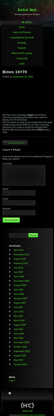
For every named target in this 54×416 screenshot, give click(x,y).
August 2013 (20, 259)
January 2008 (20, 298)
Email (6, 199)
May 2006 (18, 338)
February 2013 (21, 263)
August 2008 (20, 285)
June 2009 (19, 276)
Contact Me (22, 58)
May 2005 (18, 360)
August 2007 (20, 303)
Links (22, 63)
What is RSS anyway (21, 53)
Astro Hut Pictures (22, 32)
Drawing (22, 43)
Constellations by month (22, 37)
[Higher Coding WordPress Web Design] (27, 406)
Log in (12, 380)
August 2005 (20, 355)
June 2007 (19, 312)
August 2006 (20, 325)
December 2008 (21, 281)
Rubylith (22, 48)
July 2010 (18, 268)
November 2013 (21, 254)
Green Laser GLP (17, 143)
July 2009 (18, 272)
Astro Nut (27, 10)
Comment (7, 163)
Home (22, 27)
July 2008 (18, 290)
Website (6, 209)
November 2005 (21, 342)
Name (6, 189)
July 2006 (18, 329)
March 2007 (19, 320)
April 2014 (19, 250)
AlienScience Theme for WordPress (32, 415)
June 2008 (19, 294)
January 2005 (20, 364)
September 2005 (22, 351)
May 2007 (18, 316)
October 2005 (20, 347)
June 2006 (19, 333)
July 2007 (18, 307)
